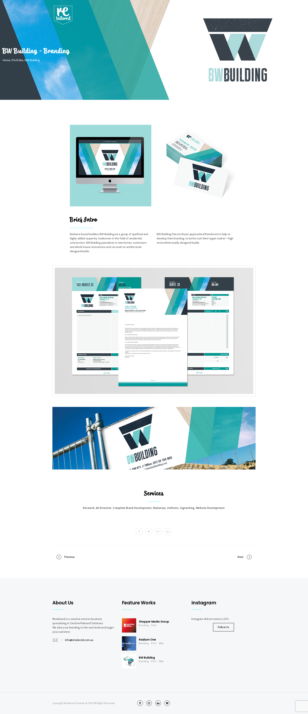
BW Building (147, 657)
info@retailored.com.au (79, 640)
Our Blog (222, 8)
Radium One (147, 639)
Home (203, 8)
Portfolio (17, 60)
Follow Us (223, 627)
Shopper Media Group (154, 621)
